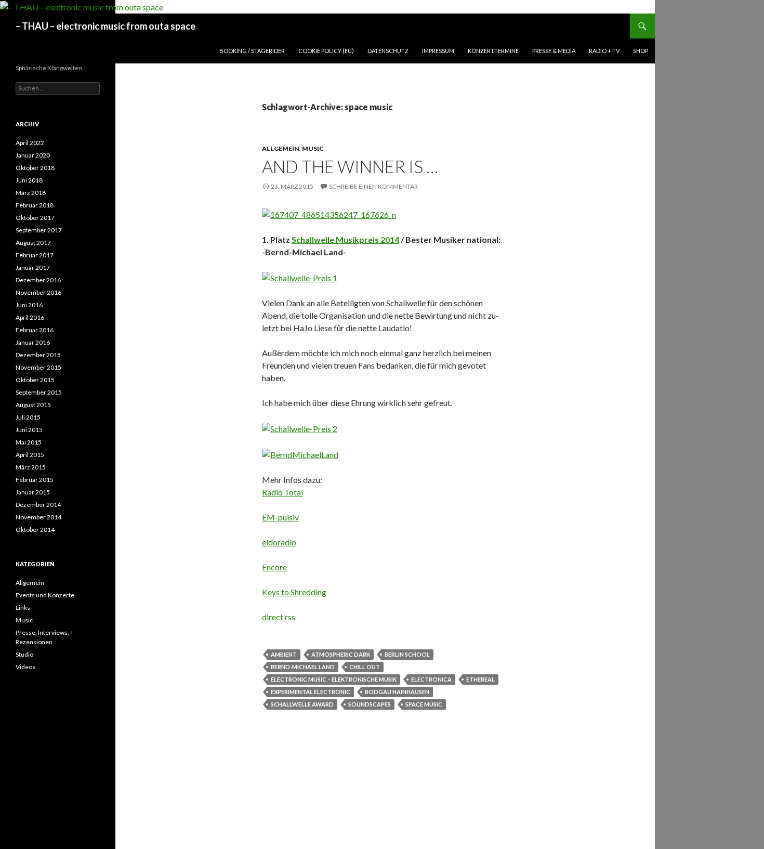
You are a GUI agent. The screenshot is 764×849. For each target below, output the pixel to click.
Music (313, 148)
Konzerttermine (493, 50)
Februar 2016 (35, 330)
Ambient (284, 654)
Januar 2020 (33, 155)
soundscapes (369, 704)
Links (23, 607)
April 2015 (30, 455)
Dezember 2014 (38, 504)
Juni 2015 (29, 430)
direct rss (278, 617)
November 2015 (38, 367)
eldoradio (279, 542)
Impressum (438, 50)
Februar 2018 (35, 205)
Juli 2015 (28, 417)
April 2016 (30, 317)
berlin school (407, 654)
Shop (640, 50)
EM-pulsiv (280, 517)
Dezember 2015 (38, 355)
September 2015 (39, 392)
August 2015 (33, 405)
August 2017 (33, 242)
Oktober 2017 (35, 217)
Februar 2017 (35, 255)
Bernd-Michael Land (303, 666)
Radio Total (282, 492)
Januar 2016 (33, 342)
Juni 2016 (29, 305)
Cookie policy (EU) (326, 50)
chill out (364, 666)
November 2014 (38, 517)
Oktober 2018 (35, 168)
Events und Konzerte (45, 595)
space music (423, 704)
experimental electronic (310, 691)
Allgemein (280, 148)
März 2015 (31, 467)
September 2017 (39, 230)
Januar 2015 (33, 492)
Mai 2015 (29, 442)
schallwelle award (302, 704)
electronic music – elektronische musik (334, 679)
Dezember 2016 (38, 280)
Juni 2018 (29, 180)
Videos (25, 667)
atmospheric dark (340, 654)
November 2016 (38, 292)
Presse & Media (553, 50)
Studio (24, 654)
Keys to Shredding (294, 592)
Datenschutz (388, 50)
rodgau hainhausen (397, 691)
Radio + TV (604, 50)
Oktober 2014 (35, 529)
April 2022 (30, 143)
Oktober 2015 (35, 380)
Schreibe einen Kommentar (373, 186)
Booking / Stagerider (252, 50)
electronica (431, 679)
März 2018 (31, 193)
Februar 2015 (35, 480)
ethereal (480, 679)
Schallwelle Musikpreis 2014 (345, 239)
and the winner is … (350, 166)
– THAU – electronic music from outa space (105, 26)
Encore (274, 567)
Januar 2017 (33, 267)
